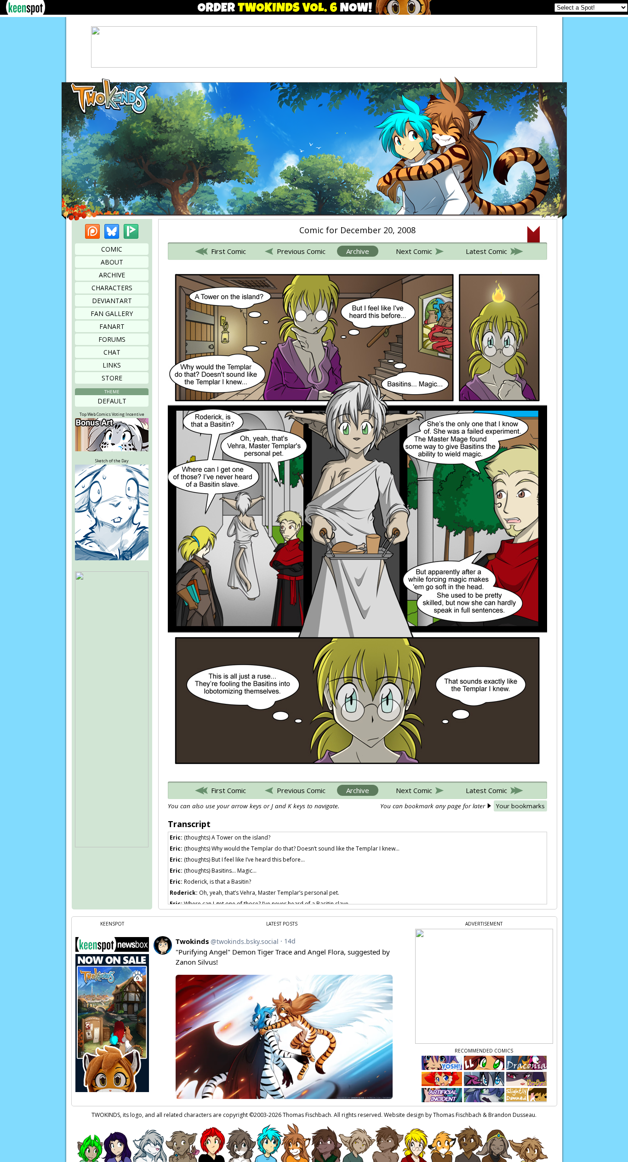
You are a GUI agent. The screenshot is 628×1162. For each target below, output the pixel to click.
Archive (112, 274)
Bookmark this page (533, 234)
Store (112, 378)
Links (112, 365)
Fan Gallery (112, 313)
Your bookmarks (520, 806)
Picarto (131, 231)
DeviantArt (112, 300)
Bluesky (111, 231)
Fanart (112, 326)
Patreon (92, 231)
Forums (112, 339)
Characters (111, 287)
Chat (111, 352)
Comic (111, 249)
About (112, 262)
